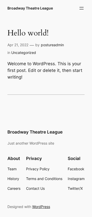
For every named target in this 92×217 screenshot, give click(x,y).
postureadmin (52, 45)
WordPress (41, 206)
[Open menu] (81, 8)
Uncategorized (23, 52)
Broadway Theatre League (30, 8)
